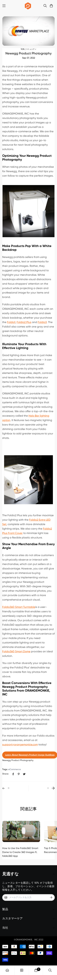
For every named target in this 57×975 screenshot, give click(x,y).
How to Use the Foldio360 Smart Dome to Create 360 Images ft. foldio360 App (20, 852)
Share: (5, 774)
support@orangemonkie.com (20, 744)
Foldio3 (42, 322)
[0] (36, 970)
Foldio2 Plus (24, 322)
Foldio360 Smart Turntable (18, 607)
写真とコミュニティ (28, 49)
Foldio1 (11, 322)
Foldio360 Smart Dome (16, 651)
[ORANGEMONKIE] (28, 5)
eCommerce (14, 769)
